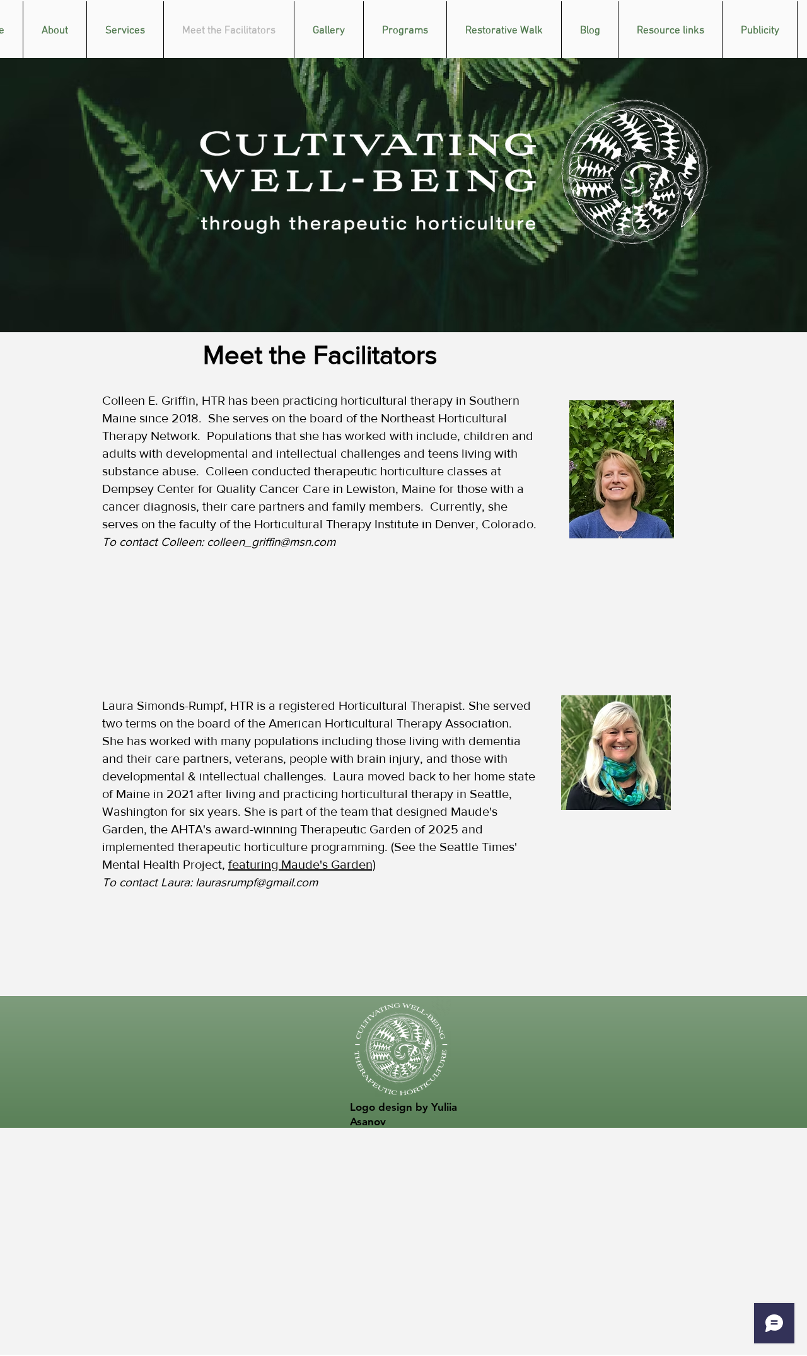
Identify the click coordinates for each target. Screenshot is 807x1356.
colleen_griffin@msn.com (271, 541)
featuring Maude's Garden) (302, 864)
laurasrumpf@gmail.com (256, 882)
